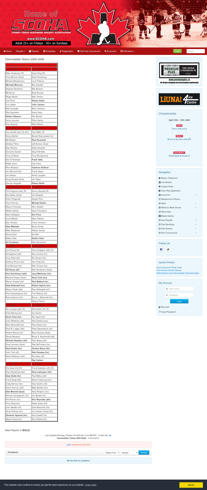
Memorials (166, 211)
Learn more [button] (90, 485)
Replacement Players (170, 199)
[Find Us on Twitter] (168, 249)
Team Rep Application (170, 190)
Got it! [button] (191, 485)
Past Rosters (166, 228)
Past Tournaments (168, 232)
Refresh (143, 452)
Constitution (166, 182)
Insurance (165, 194)
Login (177, 51)
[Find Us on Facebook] (161, 249)
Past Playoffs (166, 220)
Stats (163, 203)
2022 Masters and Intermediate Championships (178, 273)
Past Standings (167, 224)
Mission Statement (168, 178)
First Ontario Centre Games (169, 270)
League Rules (166, 186)
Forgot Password (168, 311)
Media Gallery (167, 215)
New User (165, 306)
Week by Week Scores (171, 207)
